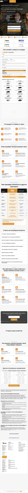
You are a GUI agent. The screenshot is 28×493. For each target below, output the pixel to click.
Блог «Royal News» (10, 449)
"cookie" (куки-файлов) (17, 491)
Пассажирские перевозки (22, 446)
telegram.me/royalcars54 (12, 468)
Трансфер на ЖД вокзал (4, 462)
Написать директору (4, 457)
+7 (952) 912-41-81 (11, 462)
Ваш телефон (4, 67)
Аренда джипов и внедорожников (21, 450)
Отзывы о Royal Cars (11, 443)
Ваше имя (3, 64)
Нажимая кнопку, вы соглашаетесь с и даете (13, 33)
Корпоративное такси (4, 471)
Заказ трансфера (3, 461)
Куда (3, 56)
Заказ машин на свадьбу (22, 444)
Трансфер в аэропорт (3, 464)
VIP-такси (20, 443)
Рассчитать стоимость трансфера (8, 223)
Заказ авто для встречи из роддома (4, 467)
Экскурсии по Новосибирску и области (4, 470)
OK (20, 491)
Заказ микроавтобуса (22, 449)
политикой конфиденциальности (16, 74)
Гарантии (9, 444)
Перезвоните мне (13, 1)
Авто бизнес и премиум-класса (22, 445)
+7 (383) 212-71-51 (11, 460)
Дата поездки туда (5, 59)
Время (11, 59)
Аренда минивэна (21, 447)
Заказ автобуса (21, 448)
